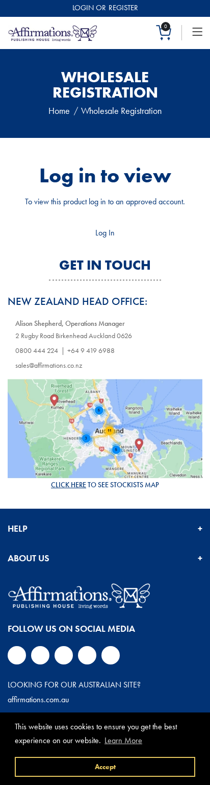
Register (123, 8)
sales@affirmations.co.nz (48, 365)
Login (83, 8)
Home (59, 110)
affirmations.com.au (38, 699)
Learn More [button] (123, 740)
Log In (105, 232)
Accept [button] (105, 766)
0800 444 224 (36, 350)
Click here (68, 484)
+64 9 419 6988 (91, 350)
